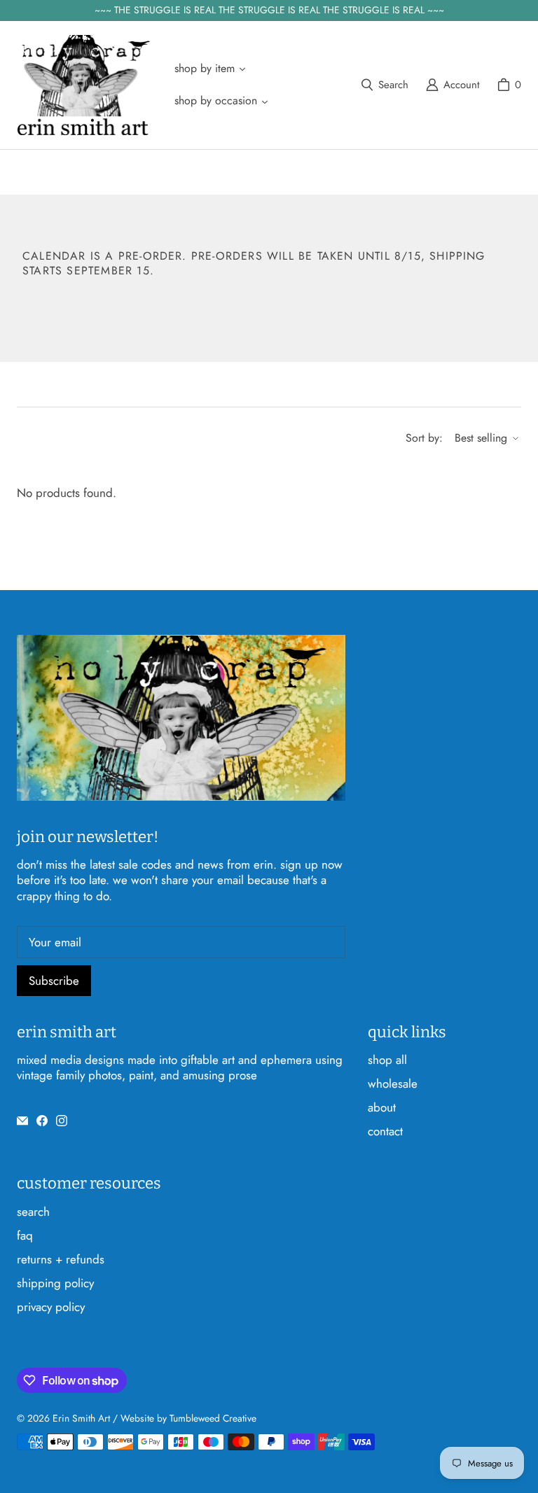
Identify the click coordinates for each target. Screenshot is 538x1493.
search (33, 1211)
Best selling (481, 438)
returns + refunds (60, 1259)
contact (385, 1131)
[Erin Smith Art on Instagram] (61, 1120)
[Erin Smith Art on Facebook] (42, 1120)
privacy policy (51, 1306)
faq (25, 1235)
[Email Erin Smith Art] (22, 1120)
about (382, 1107)
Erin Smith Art (81, 1418)
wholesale (393, 1083)
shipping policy (55, 1283)
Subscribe (54, 980)
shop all (387, 1059)
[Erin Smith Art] (83, 85)
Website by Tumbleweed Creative (188, 1418)
